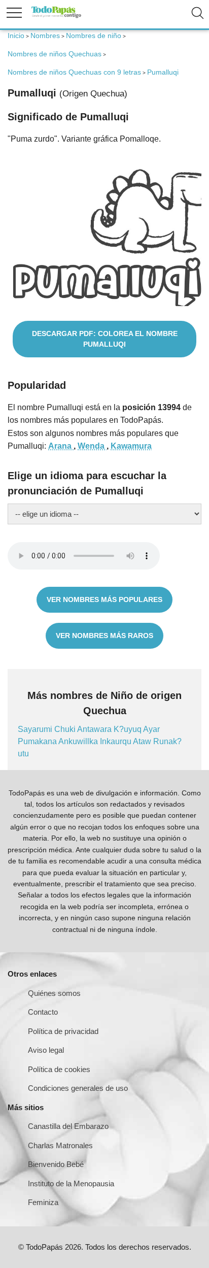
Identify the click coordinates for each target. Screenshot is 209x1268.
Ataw (143, 741)
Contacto (43, 1012)
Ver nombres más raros (104, 635)
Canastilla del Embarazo (68, 1126)
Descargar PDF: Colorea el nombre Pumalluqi (105, 338)
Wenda (92, 446)
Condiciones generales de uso (78, 1088)
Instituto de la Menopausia (71, 1183)
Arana (61, 446)
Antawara (95, 729)
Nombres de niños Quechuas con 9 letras (74, 72)
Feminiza (43, 1202)
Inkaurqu (116, 741)
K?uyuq (128, 729)
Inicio (16, 35)
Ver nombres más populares (104, 599)
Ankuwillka (79, 741)
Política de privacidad (63, 1031)
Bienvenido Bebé (56, 1164)
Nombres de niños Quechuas (54, 54)
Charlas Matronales (60, 1145)
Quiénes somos (54, 993)
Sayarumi (36, 729)
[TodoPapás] (56, 16)
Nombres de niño (93, 35)
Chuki (65, 729)
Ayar (151, 729)
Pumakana (38, 741)
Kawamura (131, 446)
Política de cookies (59, 1069)
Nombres (45, 35)
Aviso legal (46, 1050)
